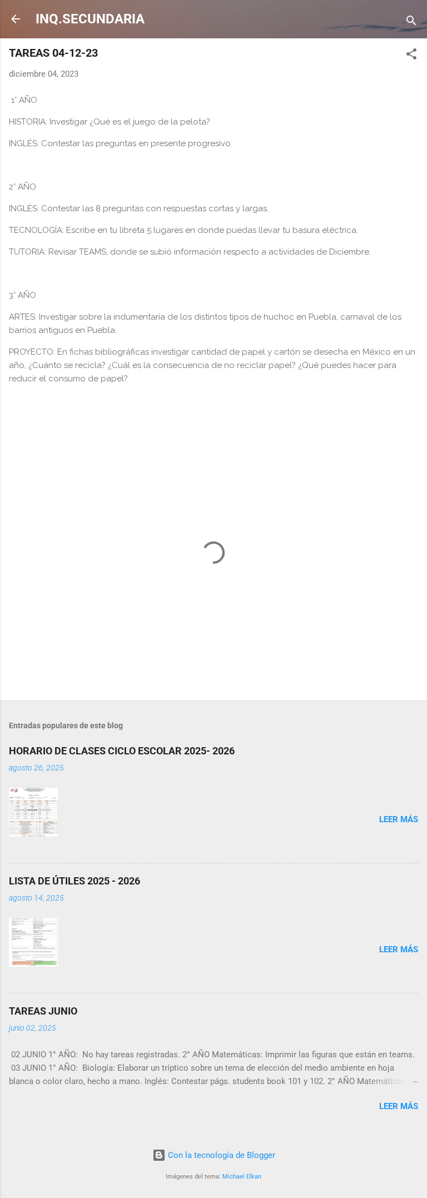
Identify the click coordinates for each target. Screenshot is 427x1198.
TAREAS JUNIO (43, 1011)
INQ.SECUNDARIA (90, 19)
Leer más (398, 819)
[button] (411, 55)
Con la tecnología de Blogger (220, 1155)
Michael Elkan (241, 1176)
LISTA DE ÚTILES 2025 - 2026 (74, 881)
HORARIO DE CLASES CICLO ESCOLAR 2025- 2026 (122, 751)
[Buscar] (411, 22)
